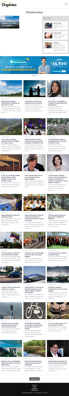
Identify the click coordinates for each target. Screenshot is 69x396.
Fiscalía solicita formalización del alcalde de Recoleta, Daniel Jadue (57, 362)
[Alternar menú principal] (66, 4)
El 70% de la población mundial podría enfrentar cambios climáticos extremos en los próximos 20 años (10, 178)
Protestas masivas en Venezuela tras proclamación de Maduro (10, 254)
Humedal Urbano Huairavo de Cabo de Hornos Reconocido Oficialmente (33, 363)
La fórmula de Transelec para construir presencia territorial (33, 102)
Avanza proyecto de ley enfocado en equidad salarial (57, 254)
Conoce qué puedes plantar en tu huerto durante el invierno (57, 324)
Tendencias (34, 390)
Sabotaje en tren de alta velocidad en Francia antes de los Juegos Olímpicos (34, 254)
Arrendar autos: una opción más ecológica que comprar (60, 26)
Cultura (34, 385)
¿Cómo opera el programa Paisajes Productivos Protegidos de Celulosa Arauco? (10, 141)
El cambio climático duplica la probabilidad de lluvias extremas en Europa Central (57, 141)
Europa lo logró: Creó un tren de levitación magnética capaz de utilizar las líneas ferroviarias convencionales (34, 289)
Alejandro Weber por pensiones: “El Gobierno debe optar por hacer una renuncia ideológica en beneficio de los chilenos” (60, 47)
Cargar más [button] (34, 379)
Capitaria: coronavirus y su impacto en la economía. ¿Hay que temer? (60, 36)
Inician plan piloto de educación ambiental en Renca (10, 216)
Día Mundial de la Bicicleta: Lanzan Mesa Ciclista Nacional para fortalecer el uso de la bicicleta (33, 326)
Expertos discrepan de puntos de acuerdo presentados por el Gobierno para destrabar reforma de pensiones (34, 217)
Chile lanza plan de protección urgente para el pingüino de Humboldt (56, 217)
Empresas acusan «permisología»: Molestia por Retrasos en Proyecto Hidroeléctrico (11, 363)
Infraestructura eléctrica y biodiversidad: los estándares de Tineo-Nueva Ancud (9, 20)
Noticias (56, 43)
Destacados (57, 23)
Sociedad (34, 388)
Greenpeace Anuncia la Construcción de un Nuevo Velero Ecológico (57, 289)
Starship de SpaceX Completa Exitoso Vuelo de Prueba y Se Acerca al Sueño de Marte (9, 325)
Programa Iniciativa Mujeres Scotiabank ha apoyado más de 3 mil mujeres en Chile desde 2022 (34, 141)
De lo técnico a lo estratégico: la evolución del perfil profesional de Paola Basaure (57, 103)
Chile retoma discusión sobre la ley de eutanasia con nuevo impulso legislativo (33, 177)
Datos (3, 173)
